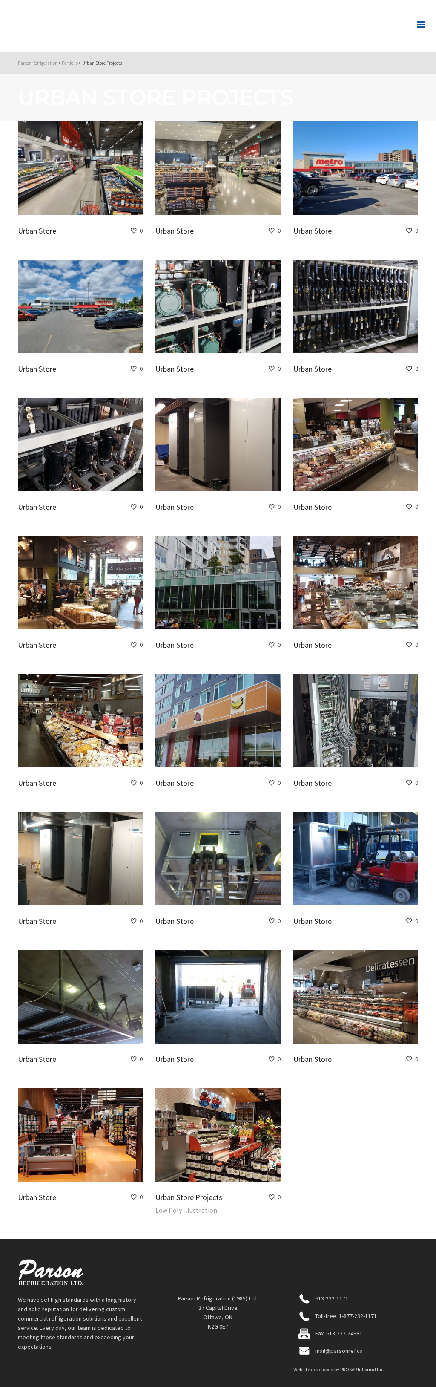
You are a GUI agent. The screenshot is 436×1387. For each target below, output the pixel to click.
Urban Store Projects (188, 1197)
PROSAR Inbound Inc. (362, 1369)
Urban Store (37, 231)
